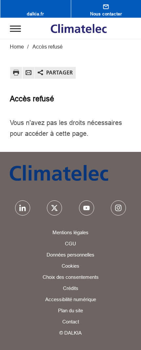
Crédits (70, 288)
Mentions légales (70, 232)
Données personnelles (70, 254)
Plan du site (70, 310)
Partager (59, 72)
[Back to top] (126, 339)
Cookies (70, 266)
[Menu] (15, 28)
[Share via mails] (28, 73)
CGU (70, 243)
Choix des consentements (71, 277)
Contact (70, 321)
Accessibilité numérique (70, 299)
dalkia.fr (35, 13)
